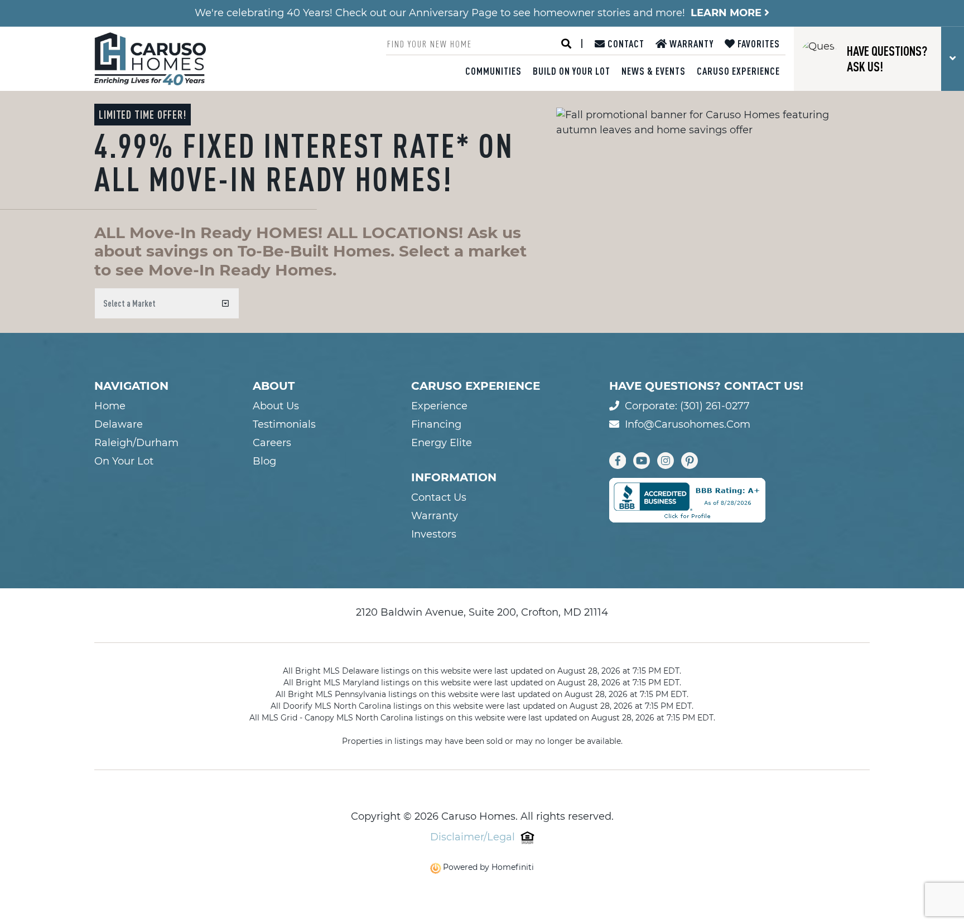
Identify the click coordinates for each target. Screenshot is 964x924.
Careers (272, 443)
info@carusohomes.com (687, 424)
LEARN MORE (727, 13)
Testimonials (284, 424)
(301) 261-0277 (715, 406)
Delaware (118, 424)
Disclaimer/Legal (472, 837)
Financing (436, 424)
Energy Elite (441, 443)
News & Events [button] (653, 70)
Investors (433, 534)
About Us (276, 406)
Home (110, 406)
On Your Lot (123, 461)
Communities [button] (493, 70)
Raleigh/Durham (136, 443)
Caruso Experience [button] (738, 70)
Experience (439, 406)
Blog (264, 461)
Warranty (690, 43)
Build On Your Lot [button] (571, 70)
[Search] (566, 44)
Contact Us (438, 497)
